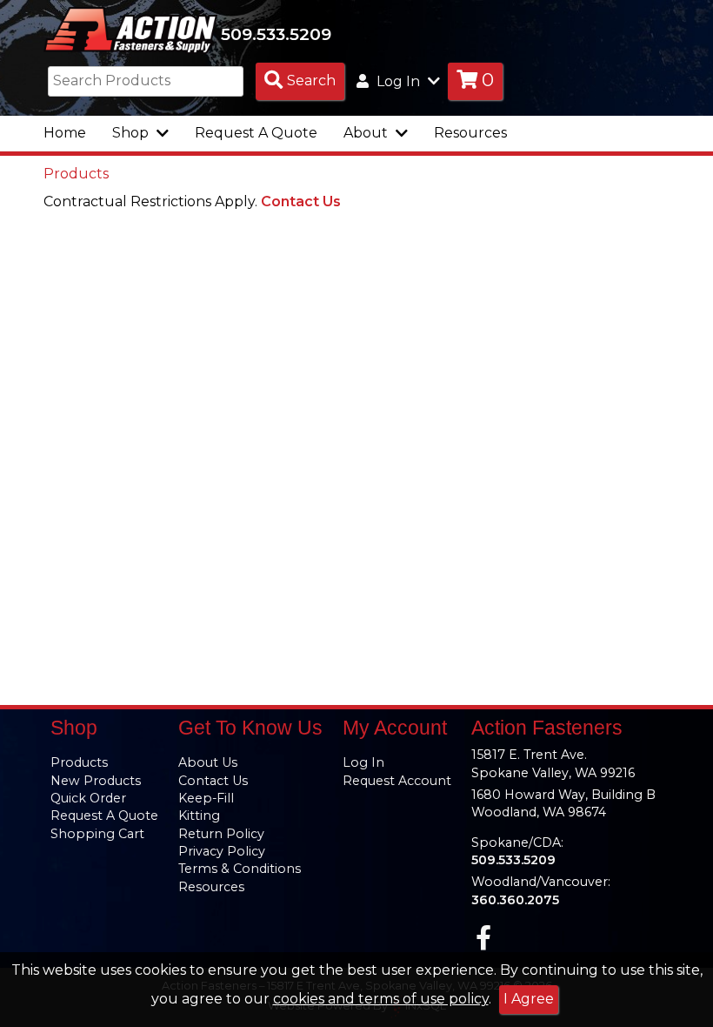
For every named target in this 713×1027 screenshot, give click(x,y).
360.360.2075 (515, 900)
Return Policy (221, 834)
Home (64, 132)
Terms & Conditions (239, 868)
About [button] (367, 132)
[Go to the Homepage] (130, 29)
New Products (95, 781)
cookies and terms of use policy (381, 998)
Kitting (199, 815)
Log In (363, 762)
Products (76, 173)
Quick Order (88, 798)
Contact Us (301, 201)
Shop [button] (132, 132)
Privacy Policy (221, 851)
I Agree (528, 998)
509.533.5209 (276, 33)
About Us (207, 762)
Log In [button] (398, 81)
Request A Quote (256, 132)
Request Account (397, 781)
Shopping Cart (97, 834)
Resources (470, 132)
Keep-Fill (206, 798)
